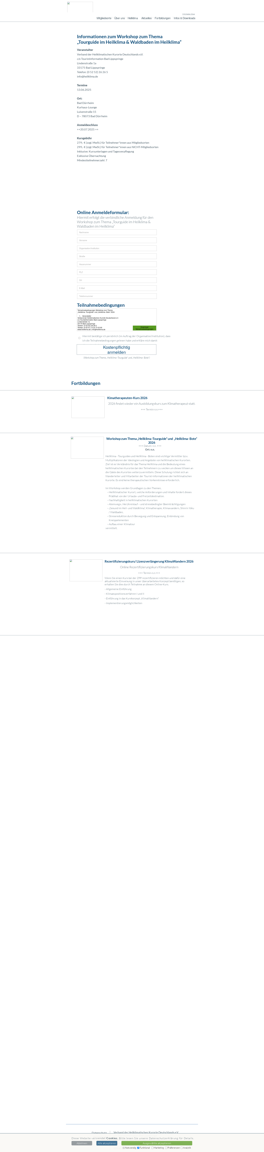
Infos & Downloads (184, 18)
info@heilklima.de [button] (87, 76)
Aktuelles (146, 18)
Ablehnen (82, 1143)
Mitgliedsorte (104, 18)
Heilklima (133, 18)
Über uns (119, 18)
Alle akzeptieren (107, 1143)
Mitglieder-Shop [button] (188, 14)
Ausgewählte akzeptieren (157, 1143)
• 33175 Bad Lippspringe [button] (146, 1140)
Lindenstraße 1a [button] (123, 1140)
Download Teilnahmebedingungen (144, 328)
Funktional (145, 1147)
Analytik (187, 1147)
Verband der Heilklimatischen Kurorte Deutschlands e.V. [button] (146, 1132)
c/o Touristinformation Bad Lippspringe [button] (135, 1135)
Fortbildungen (162, 18)
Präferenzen (173, 1147)
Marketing (159, 1147)
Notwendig (130, 1147)
